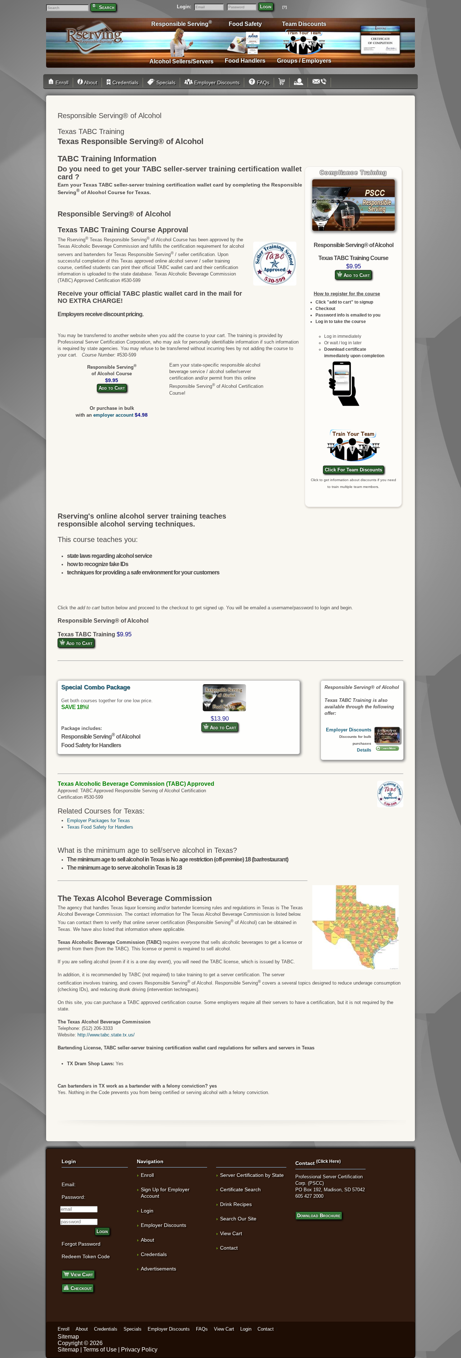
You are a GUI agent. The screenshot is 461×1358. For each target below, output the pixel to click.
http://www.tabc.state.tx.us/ (106, 1034)
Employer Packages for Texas (98, 820)
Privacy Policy (139, 1349)
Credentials (124, 82)
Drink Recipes (236, 1204)
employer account (113, 415)
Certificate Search (240, 1189)
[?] (284, 7)
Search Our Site (238, 1219)
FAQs (262, 82)
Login (266, 6)
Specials (165, 82)
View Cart (81, 1274)
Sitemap (68, 1337)
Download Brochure (318, 1215)
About (90, 82)
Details (364, 750)
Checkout (80, 1288)
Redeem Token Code (86, 1256)
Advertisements (158, 1269)
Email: (69, 1184)
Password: (73, 1197)
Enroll (61, 82)
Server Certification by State (252, 1175)
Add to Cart (356, 275)
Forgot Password (81, 1244)
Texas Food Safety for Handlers (100, 827)
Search (107, 7)
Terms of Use (100, 1349)
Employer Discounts (216, 82)
